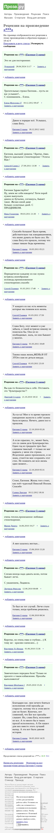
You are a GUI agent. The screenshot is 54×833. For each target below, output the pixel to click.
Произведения (21, 14)
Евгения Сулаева (35, 54)
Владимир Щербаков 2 (14, 685)
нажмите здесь (22, 822)
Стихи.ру (9, 780)
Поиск (46, 14)
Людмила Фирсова (12, 589)
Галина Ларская (19, 492)
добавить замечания (15, 77)
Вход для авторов (36, 18)
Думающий (9, 66)
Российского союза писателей (30, 829)
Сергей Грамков (11, 288)
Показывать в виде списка (16, 43)
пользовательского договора (22, 790)
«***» (8, 30)
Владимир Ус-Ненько (13, 649)
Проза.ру (19, 780)
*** (21, 54)
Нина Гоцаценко (11, 214)
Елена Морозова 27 (13, 103)
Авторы (8, 14)
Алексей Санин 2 (12, 166)
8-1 (47, 756)
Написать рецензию (13, 763)
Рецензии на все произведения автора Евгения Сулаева (23, 764)
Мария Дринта (10, 526)
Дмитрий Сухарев (12, 397)
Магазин (8, 18)
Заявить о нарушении (14, 106)
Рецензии (36, 14)
